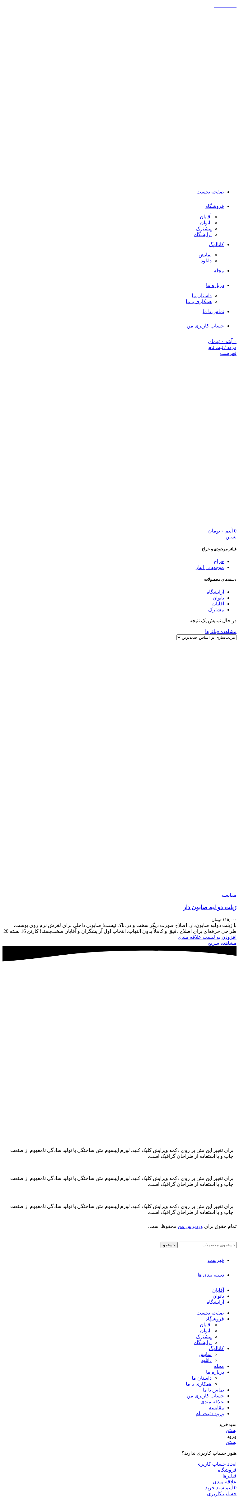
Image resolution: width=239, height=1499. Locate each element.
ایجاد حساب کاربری (216, 1464)
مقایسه (216, 1407)
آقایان (206, 216)
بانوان (206, 222)
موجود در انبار (210, 567)
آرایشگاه (203, 234)
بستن (231, 536)
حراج (219, 561)
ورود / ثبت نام (210, 1413)
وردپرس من (190, 1226)
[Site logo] (207, 176)
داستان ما (202, 295)
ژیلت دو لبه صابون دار (210, 907)
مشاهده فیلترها (221, 631)
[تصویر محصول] (174, 889)
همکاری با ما (199, 301)
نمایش (205, 254)
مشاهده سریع (222, 943)
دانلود (206, 260)
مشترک (204, 228)
